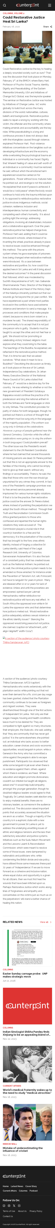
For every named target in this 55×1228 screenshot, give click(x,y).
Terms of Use (9, 1211)
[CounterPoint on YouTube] (19, 1206)
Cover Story (31, 1186)
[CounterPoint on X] (14, 1206)
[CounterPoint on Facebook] (4, 1206)
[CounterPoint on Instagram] (9, 1206)
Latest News (17, 1186)
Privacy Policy (36, 1211)
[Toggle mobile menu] (49, 5)
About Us (22, 1211)
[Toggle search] (4, 5)
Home (6, 1186)
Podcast (34, 1191)
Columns (23, 1191)
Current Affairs (10, 1191)
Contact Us (8, 1216)
